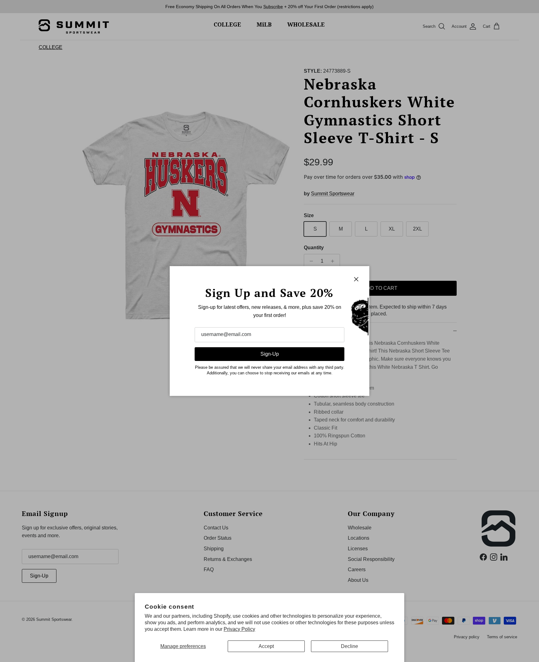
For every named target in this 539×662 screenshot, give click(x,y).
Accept (266, 646)
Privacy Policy (239, 629)
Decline (349, 646)
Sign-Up (269, 354)
